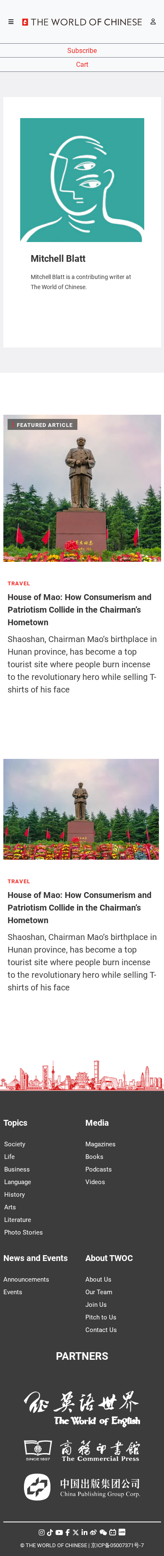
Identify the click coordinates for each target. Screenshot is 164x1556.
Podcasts (98, 1169)
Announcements (26, 1279)
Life (9, 1157)
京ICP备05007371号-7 (117, 1545)
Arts (10, 1207)
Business (17, 1169)
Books (94, 1157)
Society (14, 1144)
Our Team (98, 1292)
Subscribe (82, 51)
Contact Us (101, 1330)
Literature (17, 1220)
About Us (98, 1279)
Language (17, 1182)
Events (12, 1292)
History (14, 1194)
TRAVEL (19, 584)
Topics (15, 1123)
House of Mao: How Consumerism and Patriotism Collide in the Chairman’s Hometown (79, 609)
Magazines (100, 1144)
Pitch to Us (100, 1317)
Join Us (96, 1305)
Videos (95, 1182)
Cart (82, 64)
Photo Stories (23, 1232)
